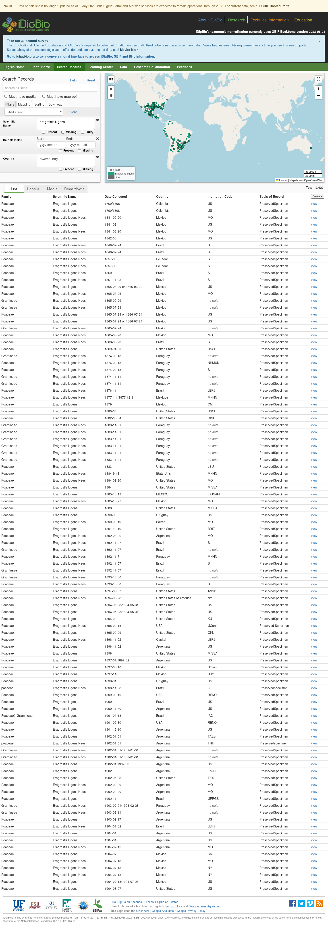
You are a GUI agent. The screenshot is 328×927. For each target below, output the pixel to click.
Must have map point (63, 96)
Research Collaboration (152, 66)
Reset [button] (91, 80)
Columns (317, 196)
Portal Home (40, 66)
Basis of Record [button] (271, 196)
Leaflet (282, 180)
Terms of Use (173, 906)
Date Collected (12, 140)
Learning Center (100, 66)
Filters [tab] (9, 104)
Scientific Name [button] (65, 196)
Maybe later (129, 49)
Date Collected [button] (116, 196)
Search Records (69, 66)
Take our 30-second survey (27, 40)
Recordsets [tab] (74, 188)
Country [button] (162, 196)
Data (123, 66)
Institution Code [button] (220, 196)
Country (8, 158)
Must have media (22, 96)
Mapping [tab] (24, 104)
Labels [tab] (33, 188)
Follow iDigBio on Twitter (162, 902)
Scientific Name (9, 123)
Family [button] (6, 196)
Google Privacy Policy (191, 910)
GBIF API (142, 910)
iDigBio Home (14, 66)
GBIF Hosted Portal (276, 6)
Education (303, 20)
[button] (97, 120)
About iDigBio (210, 20)
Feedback (184, 66)
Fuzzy (89, 132)
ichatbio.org (25, 56)
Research (236, 20)
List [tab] (14, 188)
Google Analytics (163, 910)
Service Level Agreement (205, 906)
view (314, 203)
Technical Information (270, 20)
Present (52, 132)
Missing (71, 132)
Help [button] (73, 80)
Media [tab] (52, 188)
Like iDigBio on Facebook (126, 902)
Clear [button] (73, 112)
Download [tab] (55, 104)
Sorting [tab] (39, 104)
